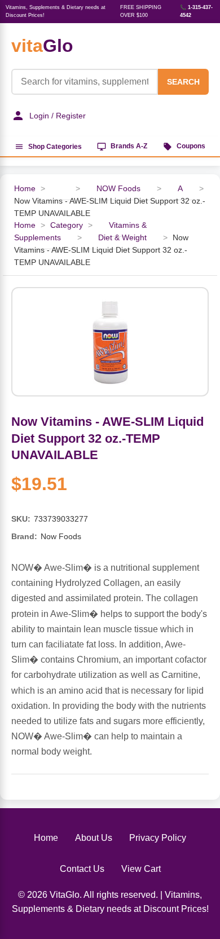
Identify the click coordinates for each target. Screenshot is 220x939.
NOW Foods (118, 188)
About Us (93, 838)
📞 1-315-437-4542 (196, 11)
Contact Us (82, 869)
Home (25, 188)
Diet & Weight (122, 237)
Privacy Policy (157, 838)
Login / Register (57, 115)
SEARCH (183, 81)
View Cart (141, 869)
